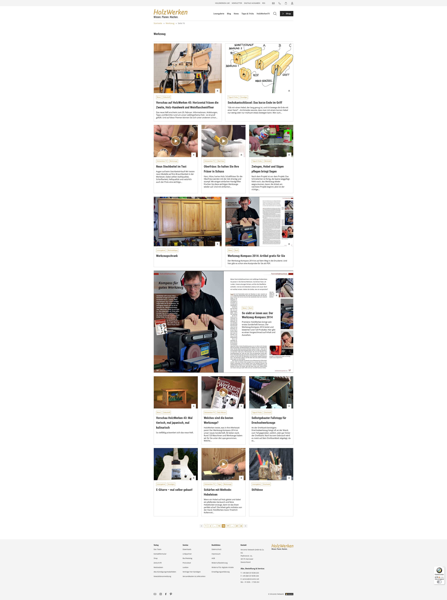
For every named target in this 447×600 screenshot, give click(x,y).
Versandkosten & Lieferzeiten (194, 576)
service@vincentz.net (250, 579)
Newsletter (237, 3)
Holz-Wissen (221, 412)
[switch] (439, 581)
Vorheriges (201, 526)
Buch (236, 250)
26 (241, 526)
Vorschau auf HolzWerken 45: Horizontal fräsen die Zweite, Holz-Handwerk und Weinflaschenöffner (187, 105)
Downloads (187, 549)
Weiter (245, 526)
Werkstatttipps (173, 250)
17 (228, 526)
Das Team (157, 549)
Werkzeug (170, 23)
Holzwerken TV (162, 161)
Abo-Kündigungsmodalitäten (165, 572)
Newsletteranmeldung (162, 576)
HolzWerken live (222, 3)
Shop (288, 13)
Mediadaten (158, 567)
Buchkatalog (187, 558)
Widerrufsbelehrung (220, 563)
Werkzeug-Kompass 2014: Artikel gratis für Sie (256, 256)
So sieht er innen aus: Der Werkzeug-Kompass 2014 (257, 315)
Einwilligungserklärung (221, 572)
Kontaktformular (160, 554)
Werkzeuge (173, 161)
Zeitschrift (166, 97)
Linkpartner (187, 554)
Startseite (158, 23)
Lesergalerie (218, 13)
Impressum (216, 554)
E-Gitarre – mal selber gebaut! (174, 489)
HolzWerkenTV (263, 13)
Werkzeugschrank (167, 256)
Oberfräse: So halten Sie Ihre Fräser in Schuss (221, 169)
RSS (263, 3)
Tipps (219, 484)
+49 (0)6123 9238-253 (250, 573)
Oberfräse (220, 161)
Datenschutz (216, 549)
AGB (213, 558)
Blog (229, 13)
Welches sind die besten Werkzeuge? (218, 420)
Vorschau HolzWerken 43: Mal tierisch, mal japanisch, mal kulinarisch (174, 422)
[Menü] (443, 567)
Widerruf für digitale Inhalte (223, 567)
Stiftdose (257, 489)
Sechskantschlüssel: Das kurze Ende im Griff (255, 102)
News (236, 13)
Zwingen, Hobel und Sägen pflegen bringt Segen (268, 169)
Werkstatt (267, 161)
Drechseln (267, 412)
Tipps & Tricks (248, 13)
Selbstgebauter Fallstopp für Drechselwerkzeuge (269, 420)
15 (219, 526)
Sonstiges (243, 97)
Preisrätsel (187, 563)
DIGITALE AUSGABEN (252, 3)
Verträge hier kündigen (192, 572)
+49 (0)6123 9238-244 (250, 576)
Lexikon (185, 567)
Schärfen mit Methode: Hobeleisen (218, 492)
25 (237, 526)
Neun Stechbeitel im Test (171, 166)
